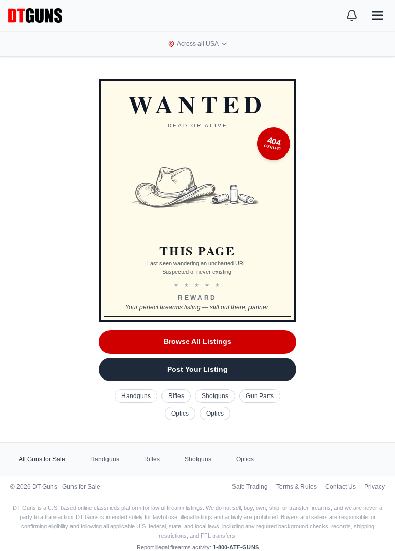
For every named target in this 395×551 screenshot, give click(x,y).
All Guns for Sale (42, 459)
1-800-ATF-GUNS (236, 547)
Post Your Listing (197, 369)
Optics (180, 413)
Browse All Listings (197, 341)
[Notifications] (352, 15)
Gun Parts (260, 396)
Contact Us (340, 486)
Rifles (176, 396)
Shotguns (215, 396)
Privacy (374, 486)
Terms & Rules (296, 486)
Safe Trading (250, 486)
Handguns (136, 396)
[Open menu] (377, 15)
